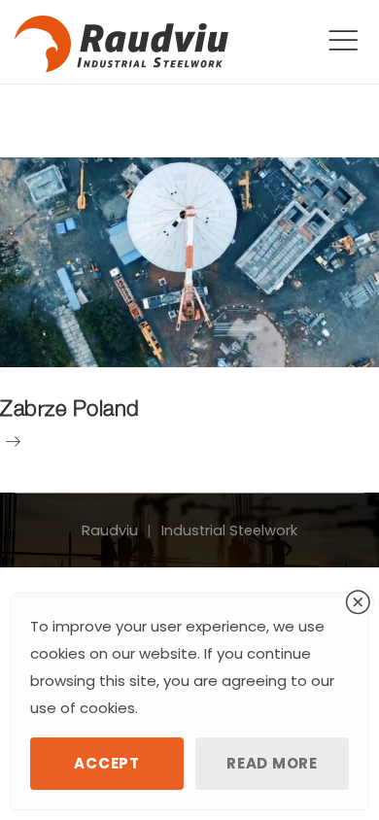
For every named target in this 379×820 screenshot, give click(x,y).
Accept (106, 763)
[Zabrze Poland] (189, 262)
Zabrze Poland (70, 408)
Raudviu (110, 530)
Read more (271, 763)
